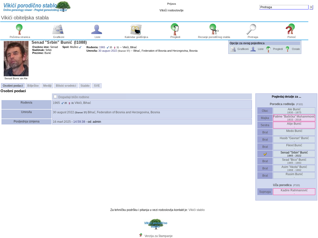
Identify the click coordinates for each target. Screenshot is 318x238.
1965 (56, 103)
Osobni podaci (13, 85)
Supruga (265, 192)
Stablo (84, 85)
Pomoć (291, 37)
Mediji (47, 85)
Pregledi (175, 37)
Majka (265, 118)
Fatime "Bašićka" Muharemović (294, 118)
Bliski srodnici (66, 85)
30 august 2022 (63, 112)
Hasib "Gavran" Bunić (294, 139)
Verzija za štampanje (159, 236)
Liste (97, 37)
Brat (265, 132)
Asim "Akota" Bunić (294, 168)
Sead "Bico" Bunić (294, 161)
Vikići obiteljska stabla (25, 17)
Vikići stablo (197, 210)
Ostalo (296, 48)
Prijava (171, 3)
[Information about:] (142, 236)
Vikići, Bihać (83, 103)
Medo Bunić (294, 132)
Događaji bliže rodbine (73, 97)
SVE (97, 85)
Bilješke (33, 85)
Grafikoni (58, 37)
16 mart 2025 (62, 121)
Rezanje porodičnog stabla (214, 37)
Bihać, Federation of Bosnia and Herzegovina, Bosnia (124, 112)
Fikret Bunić (294, 147)
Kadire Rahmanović (294, 192)
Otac (265, 111)
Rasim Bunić (294, 175)
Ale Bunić (294, 111)
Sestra (265, 125)
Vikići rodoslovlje (171, 10)
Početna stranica (20, 37)
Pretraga (253, 37)
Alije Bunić (294, 125)
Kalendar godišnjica (136, 37)
